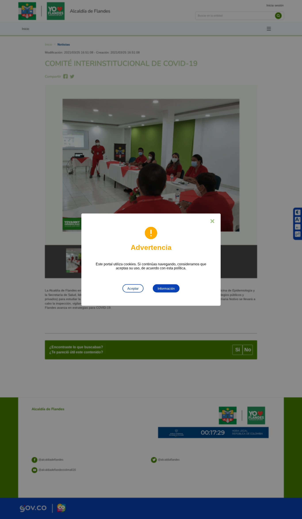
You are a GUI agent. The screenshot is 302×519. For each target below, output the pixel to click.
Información (166, 288)
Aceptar (133, 288)
